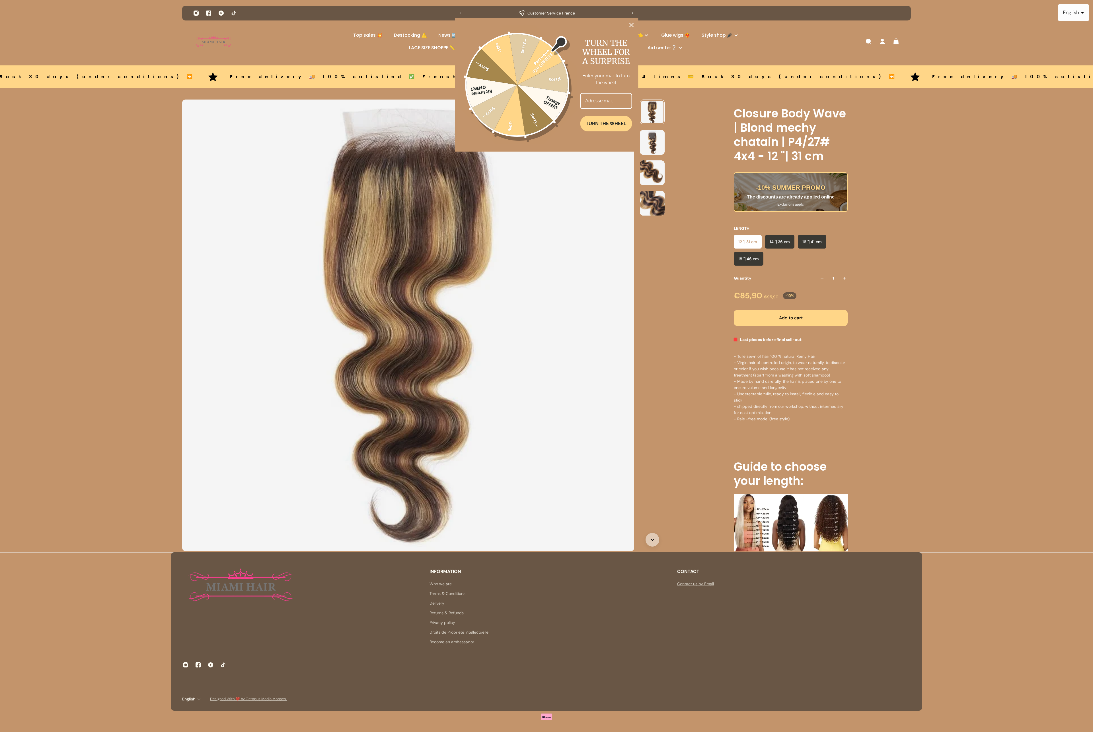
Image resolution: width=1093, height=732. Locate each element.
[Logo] (213, 41)
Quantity (742, 278)
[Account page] (882, 41)
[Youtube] (221, 13)
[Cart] (896, 41)
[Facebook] (208, 13)
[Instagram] (196, 13)
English (188, 699)
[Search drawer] (869, 41)
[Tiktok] (233, 13)
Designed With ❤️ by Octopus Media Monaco (248, 698)
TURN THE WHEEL (606, 123)
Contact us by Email (695, 583)
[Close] (631, 25)
